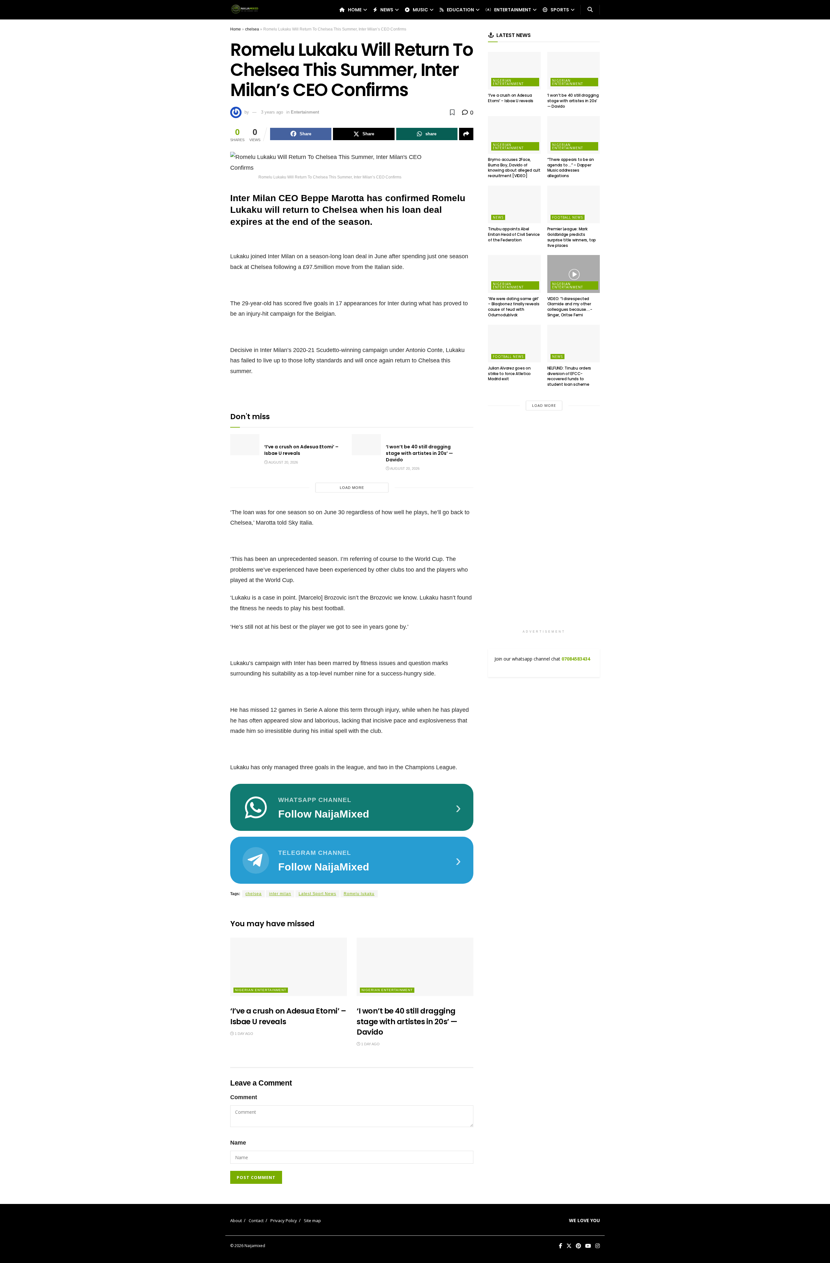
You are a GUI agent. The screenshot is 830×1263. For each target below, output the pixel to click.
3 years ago (272, 112)
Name (238, 1142)
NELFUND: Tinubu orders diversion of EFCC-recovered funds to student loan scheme (569, 376)
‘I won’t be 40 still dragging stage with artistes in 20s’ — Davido (419, 453)
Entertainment (305, 112)
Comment (243, 1097)
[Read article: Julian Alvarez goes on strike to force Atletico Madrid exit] (514, 343)
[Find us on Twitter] (569, 1246)
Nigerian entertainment (260, 990)
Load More (352, 488)
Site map (312, 1220)
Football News (567, 217)
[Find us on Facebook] (560, 1246)
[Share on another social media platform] (466, 134)
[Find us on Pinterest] (578, 1246)
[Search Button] (590, 9)
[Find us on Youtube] (588, 1246)
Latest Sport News (317, 894)
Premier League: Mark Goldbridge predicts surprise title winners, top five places (571, 237)
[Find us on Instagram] (597, 1246)
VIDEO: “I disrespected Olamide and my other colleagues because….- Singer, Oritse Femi (569, 307)
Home (235, 29)
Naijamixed (254, 1245)
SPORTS (560, 9)
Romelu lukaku (359, 894)
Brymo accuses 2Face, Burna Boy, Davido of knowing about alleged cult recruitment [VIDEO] (514, 167)
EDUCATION (460, 9)
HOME (355, 9)
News (498, 217)
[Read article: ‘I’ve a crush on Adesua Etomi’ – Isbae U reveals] (244, 444)
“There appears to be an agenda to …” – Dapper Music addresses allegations (570, 167)
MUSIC (420, 9)
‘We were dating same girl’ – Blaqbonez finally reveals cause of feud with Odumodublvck (514, 307)
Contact (256, 1220)
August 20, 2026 (283, 462)
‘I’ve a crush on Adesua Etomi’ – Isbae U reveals (301, 449)
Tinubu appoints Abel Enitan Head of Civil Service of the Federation (514, 234)
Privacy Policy (283, 1220)
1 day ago (243, 1034)
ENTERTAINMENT (512, 9)
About (236, 1220)
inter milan (280, 894)
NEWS (386, 9)
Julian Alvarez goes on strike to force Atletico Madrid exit (509, 373)
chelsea (252, 29)
